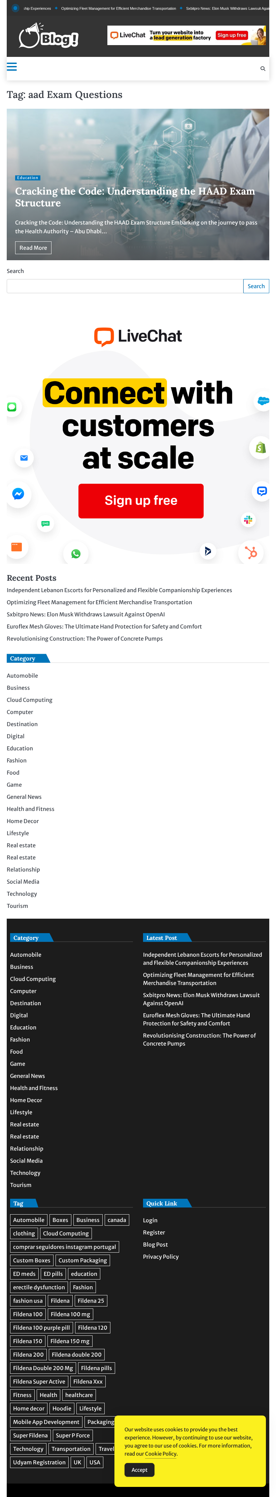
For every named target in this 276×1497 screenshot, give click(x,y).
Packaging (101, 1422)
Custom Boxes (31, 1260)
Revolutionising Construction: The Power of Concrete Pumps (85, 638)
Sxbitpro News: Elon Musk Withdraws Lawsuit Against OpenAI (211, 8)
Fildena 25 (91, 1300)
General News (24, 796)
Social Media (23, 881)
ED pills (53, 1273)
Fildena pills (96, 1368)
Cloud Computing (30, 699)
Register (154, 1232)
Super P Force (73, 1435)
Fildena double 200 (77, 1354)
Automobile (22, 675)
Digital (16, 736)
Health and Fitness (31, 809)
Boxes (60, 1220)
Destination (22, 724)
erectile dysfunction (39, 1287)
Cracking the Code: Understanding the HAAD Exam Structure (135, 197)
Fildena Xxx (88, 1381)
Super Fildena (30, 1435)
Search (15, 271)
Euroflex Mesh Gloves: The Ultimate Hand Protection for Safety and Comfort (104, 626)
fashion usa (28, 1300)
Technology (22, 893)
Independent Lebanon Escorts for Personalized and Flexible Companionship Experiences (119, 590)
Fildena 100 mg (70, 1314)
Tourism (17, 906)
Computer (20, 712)
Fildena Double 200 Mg (43, 1368)
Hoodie (62, 1408)
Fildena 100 (28, 1314)
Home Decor (23, 821)
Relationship (23, 869)
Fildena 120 (92, 1327)
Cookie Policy (160, 1454)
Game (14, 784)
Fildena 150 (27, 1341)
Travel (106, 1448)
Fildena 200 (28, 1354)
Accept (139, 1470)
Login (150, 1220)
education (84, 1273)
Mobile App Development (46, 1422)
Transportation (71, 1448)
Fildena (60, 1300)
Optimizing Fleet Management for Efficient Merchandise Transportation (93, 8)
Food (13, 772)
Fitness (22, 1395)
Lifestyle (18, 833)
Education (27, 177)
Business (18, 687)
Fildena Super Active (39, 1381)
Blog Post (155, 1244)
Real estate (21, 845)
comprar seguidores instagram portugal (64, 1247)
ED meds (24, 1273)
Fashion (17, 760)
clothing (24, 1233)
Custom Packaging (83, 1260)
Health (48, 1395)
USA (95, 1462)
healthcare (79, 1395)
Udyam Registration (39, 1462)
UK (77, 1462)
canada (117, 1220)
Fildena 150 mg (70, 1341)
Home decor (28, 1408)
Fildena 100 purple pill (41, 1327)
